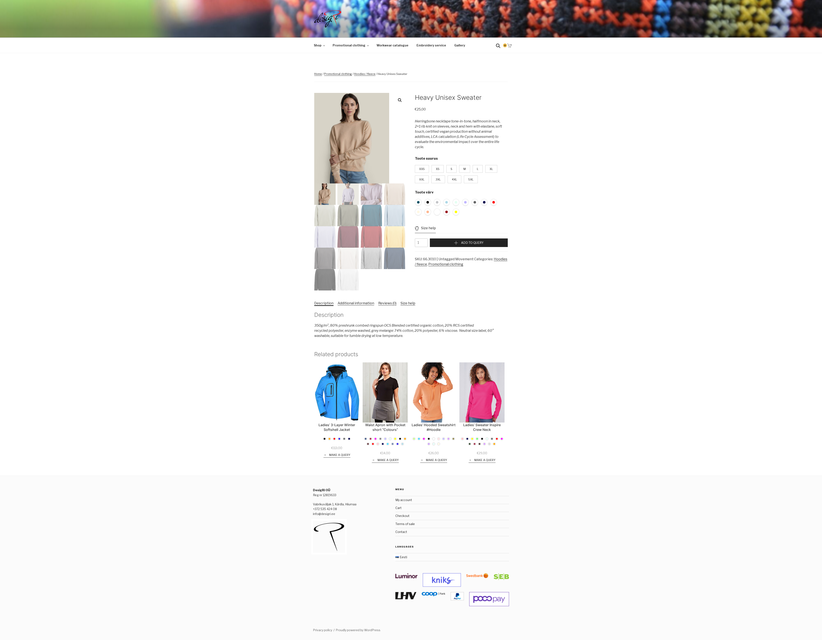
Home (318, 74)
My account (403, 500)
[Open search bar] (498, 45)
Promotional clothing (349, 45)
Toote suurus (426, 158)
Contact (401, 532)
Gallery (459, 45)
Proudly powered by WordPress (358, 630)
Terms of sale (405, 524)
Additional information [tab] (356, 303)
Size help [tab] (408, 303)
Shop (318, 45)
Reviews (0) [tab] (387, 303)
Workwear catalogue (392, 45)
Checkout (402, 516)
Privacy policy (322, 630)
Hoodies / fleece (364, 74)
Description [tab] (324, 303)
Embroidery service (431, 45)
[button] (400, 100)
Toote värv (424, 192)
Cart (398, 508)
